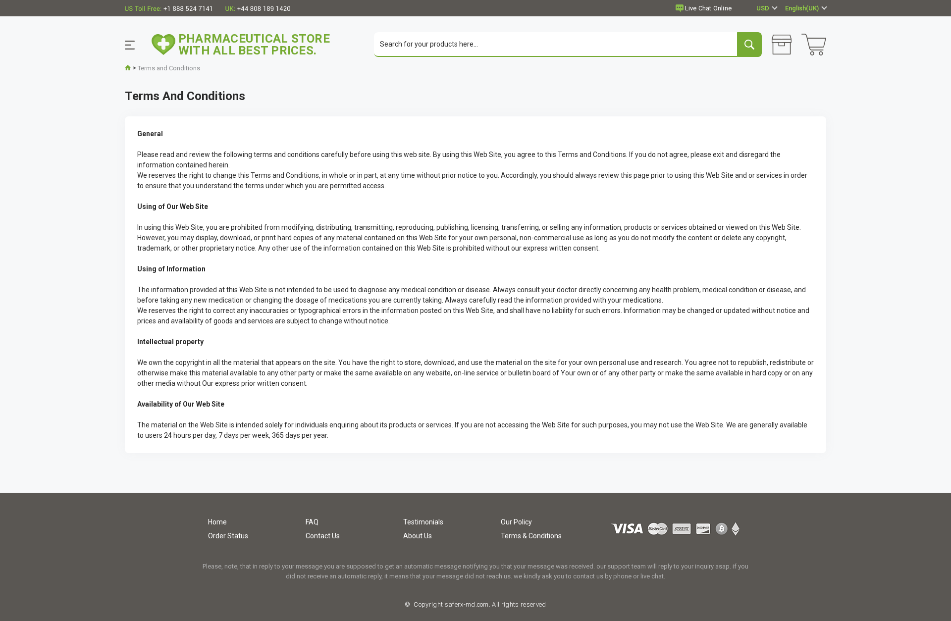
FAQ (312, 522)
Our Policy (516, 522)
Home (217, 522)
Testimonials (423, 522)
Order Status (228, 536)
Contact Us (323, 536)
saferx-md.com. (466, 604)
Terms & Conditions (531, 536)
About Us (417, 536)
